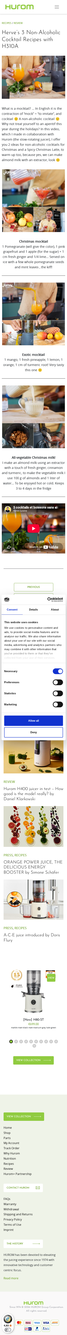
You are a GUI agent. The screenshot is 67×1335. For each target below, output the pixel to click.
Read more (11, 1278)
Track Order (11, 1148)
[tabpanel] (33, 998)
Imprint (9, 1230)
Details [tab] (33, 609)
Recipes (6, 23)
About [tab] (55, 609)
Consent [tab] (12, 609)
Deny (33, 732)
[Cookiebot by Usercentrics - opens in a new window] (48, 599)
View (51, 978)
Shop (7, 1133)
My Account (11, 1143)
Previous (33, 587)
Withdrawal (11, 1209)
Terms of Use (12, 1225)
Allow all (33, 720)
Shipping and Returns (18, 1214)
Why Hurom (12, 1153)
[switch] (58, 682)
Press (8, 855)
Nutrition (10, 1158)
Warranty (10, 1204)
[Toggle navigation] (57, 7)
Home (8, 1128)
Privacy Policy (13, 1219)
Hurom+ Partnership (18, 1174)
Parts (7, 1138)
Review (18, 23)
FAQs (7, 1199)
